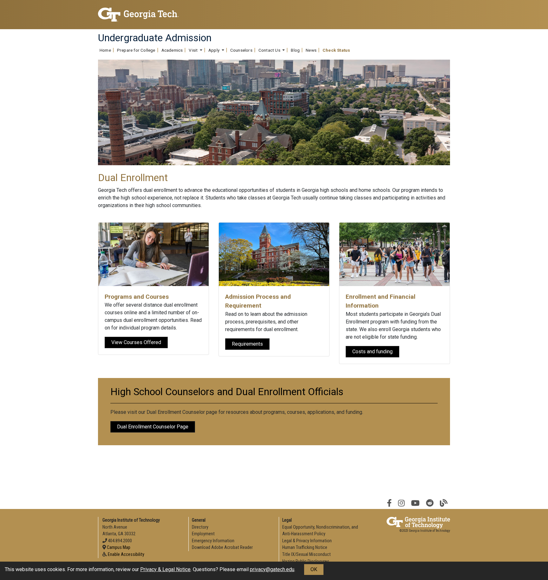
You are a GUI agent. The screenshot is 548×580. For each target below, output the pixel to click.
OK (313, 569)
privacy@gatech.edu (272, 569)
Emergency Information (213, 541)
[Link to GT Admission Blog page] (443, 503)
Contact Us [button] (269, 50)
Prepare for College (136, 50)
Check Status (336, 50)
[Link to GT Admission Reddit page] (429, 503)
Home (105, 50)
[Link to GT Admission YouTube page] (415, 503)
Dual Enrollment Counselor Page (152, 427)
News (311, 50)
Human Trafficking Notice (304, 547)
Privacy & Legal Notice (165, 569)
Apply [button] (214, 50)
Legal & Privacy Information (307, 541)
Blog (295, 50)
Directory (200, 527)
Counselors (241, 50)
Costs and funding (372, 352)
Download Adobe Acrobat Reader (222, 547)
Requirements (247, 344)
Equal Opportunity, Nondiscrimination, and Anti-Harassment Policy (320, 531)
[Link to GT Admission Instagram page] (401, 503)
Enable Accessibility (126, 554)
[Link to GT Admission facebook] (389, 503)
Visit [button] (194, 50)
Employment (203, 534)
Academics (172, 50)
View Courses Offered (136, 342)
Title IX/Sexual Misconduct (306, 554)
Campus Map (118, 547)
